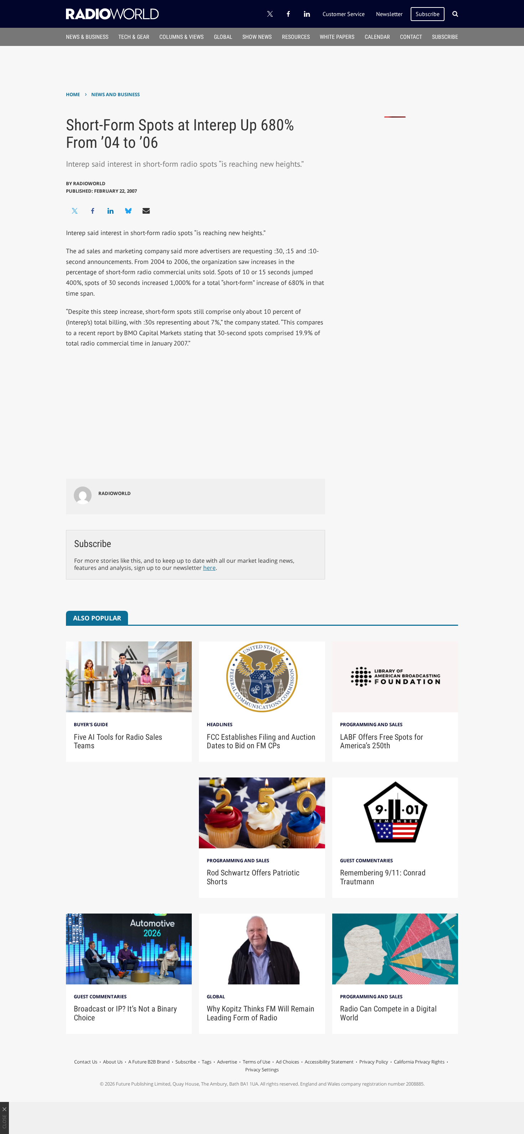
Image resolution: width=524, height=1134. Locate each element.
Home (73, 94)
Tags (206, 1061)
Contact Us (85, 1061)
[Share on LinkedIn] (110, 211)
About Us (113, 1061)
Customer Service (344, 13)
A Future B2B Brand (149, 1061)
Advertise (227, 1061)
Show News (257, 36)
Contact (411, 36)
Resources (296, 36)
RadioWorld (89, 183)
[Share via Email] (146, 211)
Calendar (377, 36)
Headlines (219, 724)
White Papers (337, 36)
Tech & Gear (133, 36)
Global (223, 36)
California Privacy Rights (419, 1061)
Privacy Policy (373, 1061)
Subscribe (428, 13)
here (209, 568)
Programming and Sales (371, 724)
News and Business (115, 94)
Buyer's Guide (91, 724)
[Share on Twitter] (75, 211)
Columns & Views (181, 36)
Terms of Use (256, 1061)
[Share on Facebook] (93, 211)
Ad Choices (287, 1061)
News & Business (87, 36)
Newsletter (389, 13)
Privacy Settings (262, 1069)
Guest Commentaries (366, 860)
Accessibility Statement (329, 1061)
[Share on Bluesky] (128, 211)
